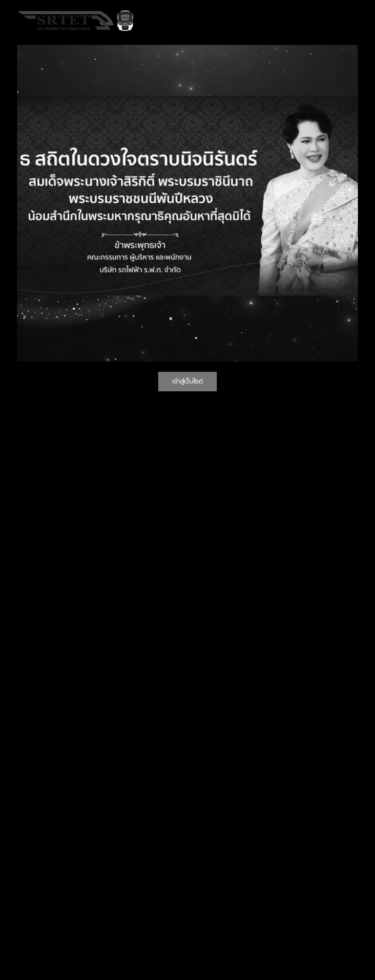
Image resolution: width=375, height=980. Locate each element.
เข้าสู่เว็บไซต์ (187, 381)
